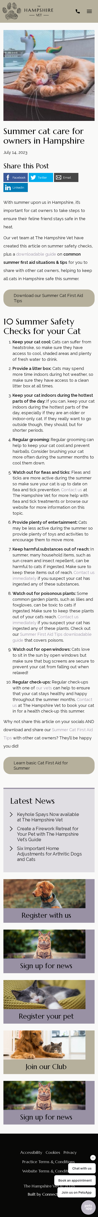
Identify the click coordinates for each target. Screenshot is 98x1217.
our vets (44, 688)
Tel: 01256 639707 (78, 11)
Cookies (53, 1152)
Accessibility (31, 1152)
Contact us (71, 489)
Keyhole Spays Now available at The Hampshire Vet (48, 817)
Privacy (70, 1152)
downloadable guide (36, 254)
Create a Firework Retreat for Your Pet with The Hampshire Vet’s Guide (48, 834)
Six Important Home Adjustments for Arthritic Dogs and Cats (49, 854)
